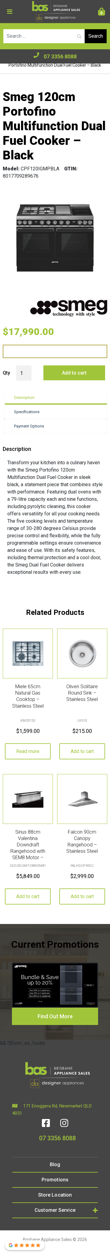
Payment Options (29, 426)
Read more (27, 751)
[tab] (55, 397)
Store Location (55, 1195)
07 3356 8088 (60, 56)
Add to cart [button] (82, 751)
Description (24, 397)
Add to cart (74, 373)
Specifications (26, 412)
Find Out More (55, 1016)
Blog (55, 1164)
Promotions (55, 1180)
